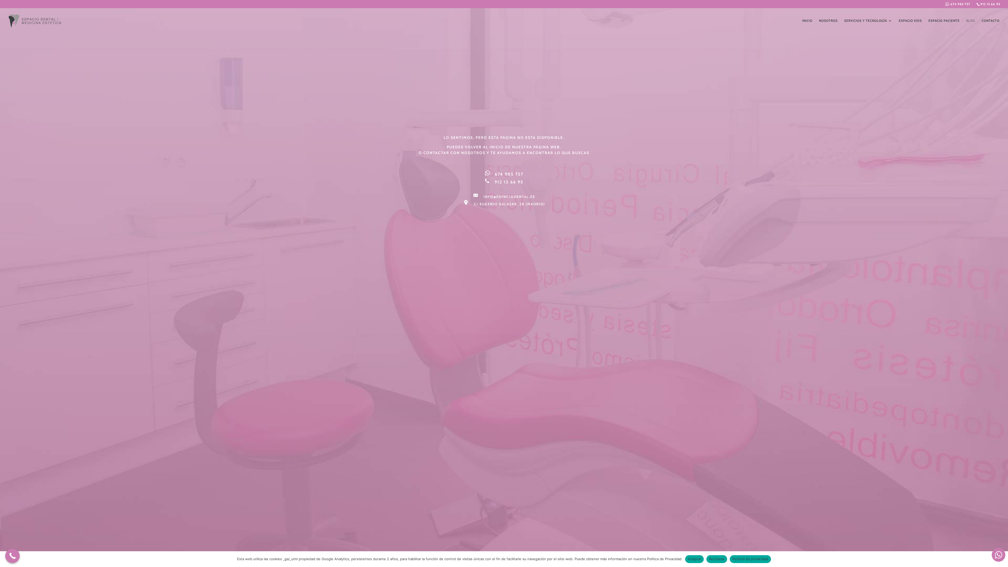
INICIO (807, 21)
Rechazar (716, 559)
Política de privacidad (750, 559)
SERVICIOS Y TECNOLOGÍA (865, 21)
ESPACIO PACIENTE (944, 21)
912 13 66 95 (990, 4)
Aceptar (694, 559)
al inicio (493, 147)
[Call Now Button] (12, 556)
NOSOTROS (828, 21)
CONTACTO (991, 21)
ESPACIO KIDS (910, 21)
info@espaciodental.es (509, 197)
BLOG (970, 21)
